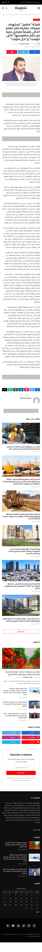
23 (31, 905)
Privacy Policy (19, 780)
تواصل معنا (36, 829)
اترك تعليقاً (21, 631)
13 (10, 898)
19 (15, 901)
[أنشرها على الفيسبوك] (34, 52)
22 (37, 905)
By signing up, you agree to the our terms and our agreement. (20, 779)
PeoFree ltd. (31, 934)
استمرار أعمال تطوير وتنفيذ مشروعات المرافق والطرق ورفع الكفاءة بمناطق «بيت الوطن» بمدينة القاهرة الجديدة (21, 516)
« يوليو (38, 912)
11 (21, 898)
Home (38, 14)
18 (21, 901)
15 (37, 901)
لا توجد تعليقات (34, 47)
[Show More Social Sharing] (4, 52)
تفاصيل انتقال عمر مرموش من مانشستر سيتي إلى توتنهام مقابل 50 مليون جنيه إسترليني (15, 704)
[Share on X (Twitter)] (23, 52)
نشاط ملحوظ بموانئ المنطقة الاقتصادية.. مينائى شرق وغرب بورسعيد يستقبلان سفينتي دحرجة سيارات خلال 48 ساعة (15, 691)
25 (21, 905)
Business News (24, 44)
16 (31, 901)
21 (5, 901)
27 (10, 905)
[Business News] (21, 8)
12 (15, 898)
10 (26, 898)
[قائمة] (38, 8)
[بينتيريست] (11, 52)
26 (15, 905)
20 (10, 901)
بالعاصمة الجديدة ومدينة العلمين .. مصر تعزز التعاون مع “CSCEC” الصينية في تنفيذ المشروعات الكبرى (22, 586)
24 (26, 905)
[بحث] (3, 8)
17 (26, 901)
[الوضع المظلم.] (6, 8)
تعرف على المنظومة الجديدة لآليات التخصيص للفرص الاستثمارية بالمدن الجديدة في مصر (23, 447)
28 (5, 905)
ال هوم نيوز (36, 20)
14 (5, 898)
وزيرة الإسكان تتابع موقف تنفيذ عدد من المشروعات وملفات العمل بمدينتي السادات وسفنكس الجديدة (24, 551)
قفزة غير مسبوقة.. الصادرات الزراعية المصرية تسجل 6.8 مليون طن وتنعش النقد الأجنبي (23, 673)
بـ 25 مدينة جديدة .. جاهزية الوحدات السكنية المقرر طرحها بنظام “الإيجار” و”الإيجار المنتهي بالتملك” (21, 619)
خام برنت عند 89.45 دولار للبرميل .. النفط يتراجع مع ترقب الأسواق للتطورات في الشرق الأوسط (15, 715)
